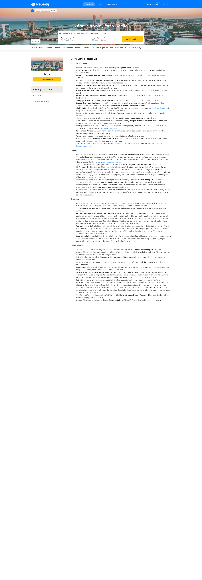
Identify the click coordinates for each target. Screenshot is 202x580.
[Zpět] (32, 10)
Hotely (99, 4)
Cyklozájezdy (111, 4)
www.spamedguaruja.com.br (110, 162)
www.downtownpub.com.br (87, 288)
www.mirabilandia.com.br (157, 108)
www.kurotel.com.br (96, 177)
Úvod (38, 11)
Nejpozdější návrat (98, 38)
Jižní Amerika (45, 11)
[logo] (40, 4)
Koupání (37, 95)
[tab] (34, 47)
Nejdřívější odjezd (67, 38)
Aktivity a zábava (42, 89)
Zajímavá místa (41, 101)
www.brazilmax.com (109, 128)
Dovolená (89, 4)
